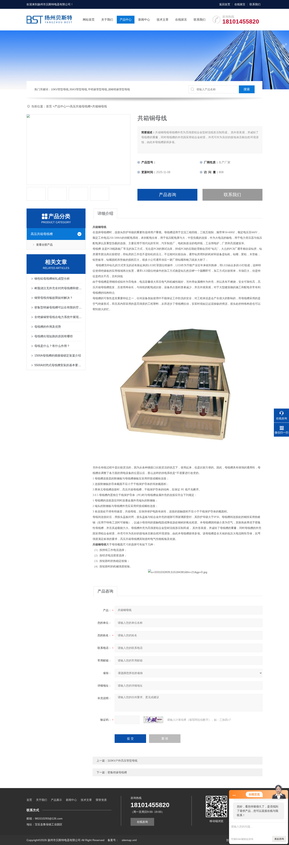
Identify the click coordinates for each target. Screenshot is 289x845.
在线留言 (239, 4)
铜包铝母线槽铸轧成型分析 (52, 278)
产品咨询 (167, 194)
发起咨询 (279, 839)
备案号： (113, 840)
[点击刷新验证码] (153, 719)
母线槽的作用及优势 (47, 326)
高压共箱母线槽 (80, 106)
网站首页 (89, 19)
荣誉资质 (101, 799)
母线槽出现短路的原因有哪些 (53, 336)
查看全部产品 (44, 244)
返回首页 (224, 4)
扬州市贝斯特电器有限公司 (54, 4)
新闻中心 (144, 19)
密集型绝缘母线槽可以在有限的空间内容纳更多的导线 (58, 307)
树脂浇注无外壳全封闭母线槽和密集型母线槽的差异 (58, 288)
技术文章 (162, 19)
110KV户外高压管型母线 (122, 760)
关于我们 (107, 19)
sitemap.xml (129, 840)
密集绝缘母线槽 (117, 772)
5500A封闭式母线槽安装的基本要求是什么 (58, 365)
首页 (49, 106)
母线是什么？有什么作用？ (52, 346)
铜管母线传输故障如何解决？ (53, 297)
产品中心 (126, 19)
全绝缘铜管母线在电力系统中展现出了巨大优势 (58, 317)
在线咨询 (142, 821)
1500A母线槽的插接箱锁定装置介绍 (57, 355)
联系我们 (254, 4)
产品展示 (56, 799)
